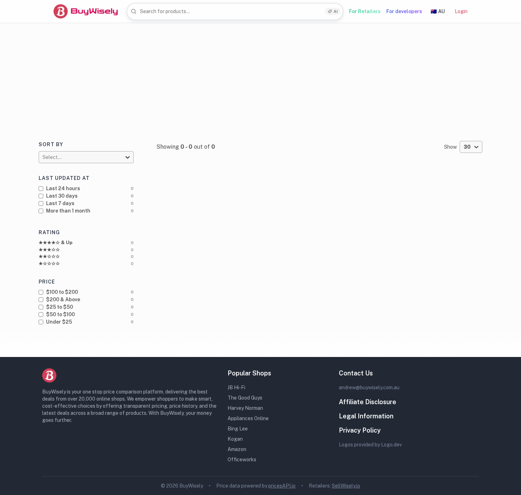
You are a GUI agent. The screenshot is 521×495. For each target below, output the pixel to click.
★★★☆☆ (49, 249)
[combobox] (235, 11)
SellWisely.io (346, 486)
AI (336, 11)
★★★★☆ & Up (55, 242)
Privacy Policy (360, 430)
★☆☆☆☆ (49, 263)
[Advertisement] (260, 76)
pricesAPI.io (282, 486)
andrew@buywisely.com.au (369, 387)
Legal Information (366, 416)
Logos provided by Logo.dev (370, 444)
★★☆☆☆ (49, 256)
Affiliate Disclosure (367, 402)
